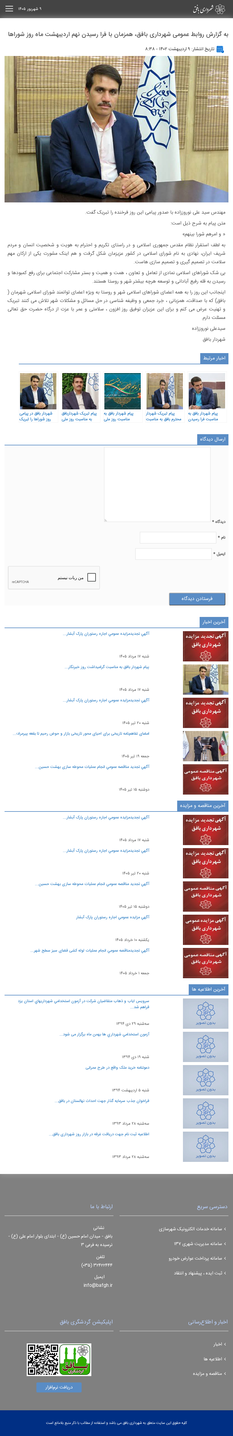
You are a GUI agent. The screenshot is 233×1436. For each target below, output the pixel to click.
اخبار (218, 1344)
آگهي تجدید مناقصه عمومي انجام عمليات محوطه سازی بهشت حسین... (92, 767)
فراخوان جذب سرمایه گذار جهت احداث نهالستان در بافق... (102, 1101)
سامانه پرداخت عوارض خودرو (195, 1258)
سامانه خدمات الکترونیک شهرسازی (190, 1229)
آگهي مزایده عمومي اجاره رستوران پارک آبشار (112, 917)
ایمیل (219, 554)
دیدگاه (218, 522)
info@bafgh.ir (98, 1285)
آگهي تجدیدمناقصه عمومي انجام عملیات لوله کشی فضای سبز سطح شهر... (89, 950)
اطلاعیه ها (213, 1359)
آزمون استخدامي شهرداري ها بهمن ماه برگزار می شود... (104, 1034)
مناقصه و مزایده (207, 1374)
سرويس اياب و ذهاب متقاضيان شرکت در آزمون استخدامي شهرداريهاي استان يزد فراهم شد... (83, 1004)
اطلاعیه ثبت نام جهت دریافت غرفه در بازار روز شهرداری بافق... (99, 1134)
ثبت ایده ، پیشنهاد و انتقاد (198, 1273)
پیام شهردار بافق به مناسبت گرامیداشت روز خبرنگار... (107, 667)
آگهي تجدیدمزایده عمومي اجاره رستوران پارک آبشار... (106, 634)
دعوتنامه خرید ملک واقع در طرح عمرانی (117, 1067)
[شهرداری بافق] (198, 9)
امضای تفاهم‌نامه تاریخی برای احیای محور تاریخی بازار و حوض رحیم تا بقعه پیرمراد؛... (81, 733)
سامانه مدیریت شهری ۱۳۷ (198, 1244)
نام (221, 537)
